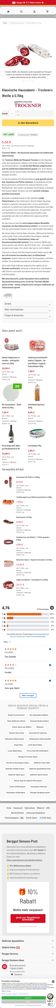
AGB (48, 808)
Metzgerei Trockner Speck (28, 757)
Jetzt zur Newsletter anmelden (28, 918)
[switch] (50, 1004)
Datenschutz (30, 808)
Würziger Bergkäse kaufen (40, 792)
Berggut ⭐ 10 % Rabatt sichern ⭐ (30, 2)
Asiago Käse (18, 745)
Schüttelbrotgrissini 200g (36, 406)
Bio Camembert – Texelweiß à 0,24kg (12, 406)
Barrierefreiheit (17, 813)
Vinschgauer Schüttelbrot (15, 792)
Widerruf (40, 808)
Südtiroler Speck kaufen (39, 775)
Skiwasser (40, 727)
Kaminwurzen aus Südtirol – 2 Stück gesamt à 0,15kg (33, 538)
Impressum (18, 808)
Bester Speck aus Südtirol (21, 727)
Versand (16, 146)
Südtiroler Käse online (42, 763)
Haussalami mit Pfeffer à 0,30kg (28, 477)
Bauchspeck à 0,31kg (24, 517)
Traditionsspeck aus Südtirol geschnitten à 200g (34, 497)
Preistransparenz (14, 817)
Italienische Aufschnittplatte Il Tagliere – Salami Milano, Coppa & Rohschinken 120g (38, 362)
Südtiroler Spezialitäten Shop (40, 769)
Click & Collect (31, 817)
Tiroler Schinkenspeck (17, 786)
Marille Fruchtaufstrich (16, 715)
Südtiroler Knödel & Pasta (14, 769)
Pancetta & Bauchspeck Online (17, 763)
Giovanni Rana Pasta (16, 733)
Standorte (18, 974)
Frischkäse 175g (34, 445)
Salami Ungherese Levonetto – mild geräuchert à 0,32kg (11, 360)
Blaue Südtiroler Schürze (16, 721)
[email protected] (18, 965)
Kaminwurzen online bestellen (40, 739)
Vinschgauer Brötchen (38, 786)
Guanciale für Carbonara (38, 733)
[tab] (28, 305)
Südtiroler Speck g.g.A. (16, 775)
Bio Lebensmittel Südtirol (39, 715)
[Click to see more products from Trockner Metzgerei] (28, 104)
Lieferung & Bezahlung (35, 813)
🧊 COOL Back (45, 817)
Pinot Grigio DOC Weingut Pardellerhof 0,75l (11, 447)
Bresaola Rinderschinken (39, 721)
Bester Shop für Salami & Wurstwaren (28, 780)
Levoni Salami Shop (15, 751)
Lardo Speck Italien (35, 745)
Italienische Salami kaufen (14, 739)
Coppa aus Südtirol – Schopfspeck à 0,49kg (32, 580)
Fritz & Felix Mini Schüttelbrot (37, 751)
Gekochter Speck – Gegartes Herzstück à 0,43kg (34, 560)
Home (5, 23)
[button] (23, 81)
